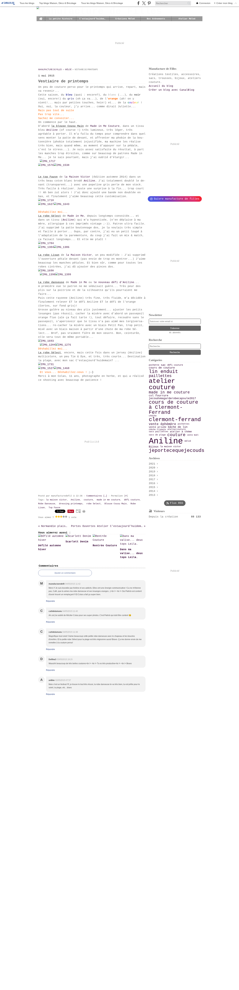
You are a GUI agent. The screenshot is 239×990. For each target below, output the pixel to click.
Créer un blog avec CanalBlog (171, 90)
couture (176, 435)
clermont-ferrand (175, 420)
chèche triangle (157, 430)
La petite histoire (60, 19)
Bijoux (154, 446)
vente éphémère (162, 424)
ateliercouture (176, 429)
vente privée (157, 427)
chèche (153, 416)
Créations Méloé (125, 19)
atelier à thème (181, 432)
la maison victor (170, 447)
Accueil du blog (161, 86)
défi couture (175, 365)
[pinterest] (149, 3)
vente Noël (193, 435)
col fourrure (158, 395)
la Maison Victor (77, 176)
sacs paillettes (158, 432)
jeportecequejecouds (176, 450)
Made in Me (75, 216)
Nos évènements (156, 19)
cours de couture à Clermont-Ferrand (173, 407)
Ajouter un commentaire (65, 573)
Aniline (52, 130)
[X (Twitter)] (144, 3)
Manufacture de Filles (50, 69)
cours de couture (162, 368)
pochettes (183, 424)
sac (163, 365)
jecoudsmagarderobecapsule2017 (172, 398)
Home (41, 17)
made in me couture (169, 392)
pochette (154, 365)
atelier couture (162, 384)
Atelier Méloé (187, 19)
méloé (188, 441)
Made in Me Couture (105, 126)
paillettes (160, 376)
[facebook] (138, 3)
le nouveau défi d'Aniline (113, 282)
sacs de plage (157, 435)
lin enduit (163, 371)
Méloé (68, 69)
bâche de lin (177, 427)
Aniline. (91, 180)
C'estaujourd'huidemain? (92, 19)
